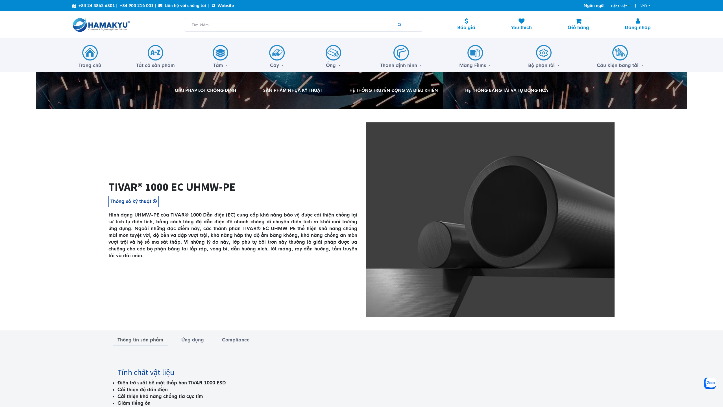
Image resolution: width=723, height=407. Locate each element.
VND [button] (644, 5)
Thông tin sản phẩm (140, 340)
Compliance (236, 340)
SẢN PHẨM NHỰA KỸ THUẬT (292, 90)
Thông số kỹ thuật (131, 201)
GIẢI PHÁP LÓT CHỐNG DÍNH (205, 90)
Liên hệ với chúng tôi (185, 5)
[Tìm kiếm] (399, 25)
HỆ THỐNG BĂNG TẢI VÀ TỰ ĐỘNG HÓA (506, 90)
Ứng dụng (192, 340)
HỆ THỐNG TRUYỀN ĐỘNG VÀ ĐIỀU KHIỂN (393, 90)
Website (225, 5)
